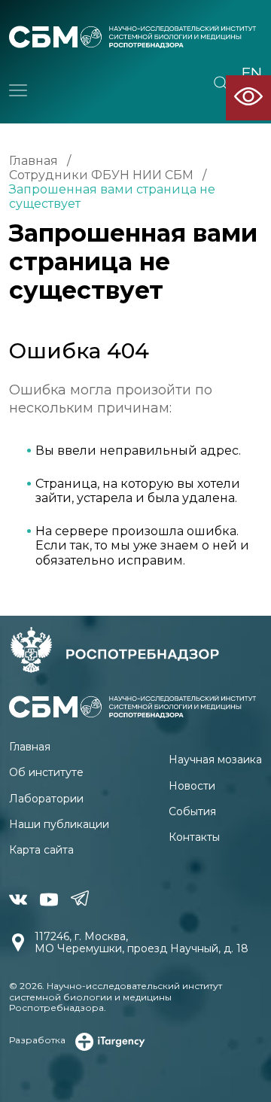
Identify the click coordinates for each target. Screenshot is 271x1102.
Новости (192, 786)
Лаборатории (46, 798)
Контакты (194, 837)
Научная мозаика (215, 759)
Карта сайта (41, 850)
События (192, 811)
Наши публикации (59, 824)
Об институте (46, 772)
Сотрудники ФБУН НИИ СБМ (101, 175)
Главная (33, 161)
